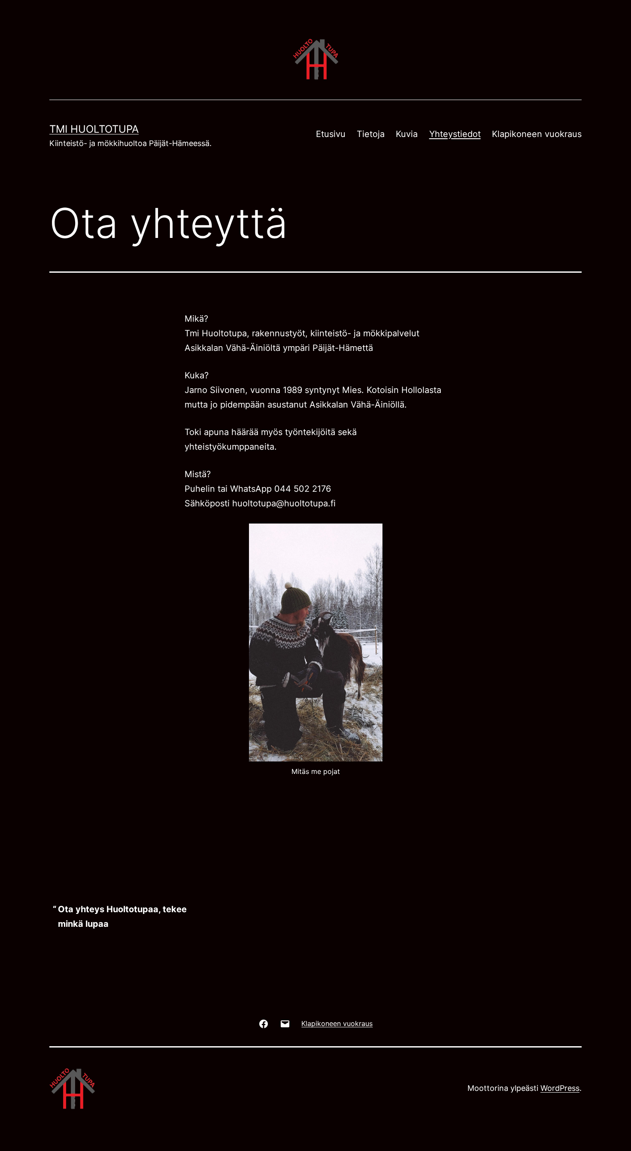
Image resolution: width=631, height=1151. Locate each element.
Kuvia (407, 134)
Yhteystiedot (455, 134)
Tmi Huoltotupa (94, 129)
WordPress (559, 1088)
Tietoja (371, 134)
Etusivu (331, 134)
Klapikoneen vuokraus (537, 134)
